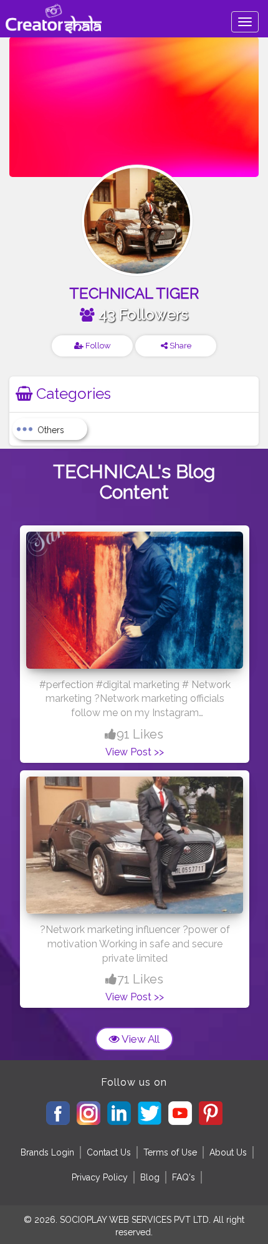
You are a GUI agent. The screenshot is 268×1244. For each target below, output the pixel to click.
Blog (150, 1177)
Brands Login (47, 1152)
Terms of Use (170, 1152)
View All (140, 1039)
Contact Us (109, 1152)
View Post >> (134, 752)
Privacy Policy (100, 1177)
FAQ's (183, 1177)
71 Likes (140, 979)
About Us (228, 1152)
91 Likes (140, 734)
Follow (97, 345)
